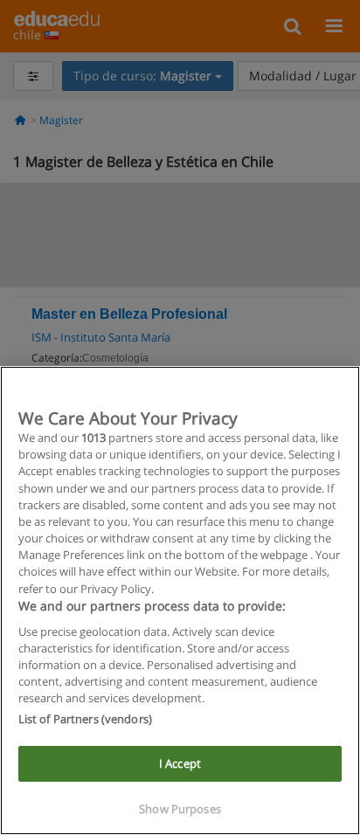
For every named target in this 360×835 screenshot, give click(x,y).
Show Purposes (180, 809)
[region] (180, 600)
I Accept (180, 763)
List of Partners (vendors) (85, 719)
